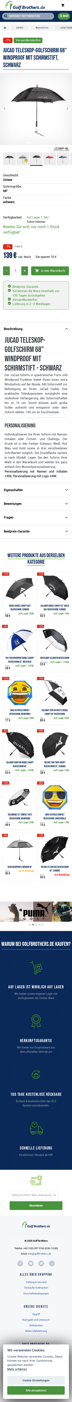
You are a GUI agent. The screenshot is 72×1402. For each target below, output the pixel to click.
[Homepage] (25, 5)
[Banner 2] (33, 925)
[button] (8, 109)
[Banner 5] (42, 925)
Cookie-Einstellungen (36, 1380)
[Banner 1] (30, 925)
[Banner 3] (36, 925)
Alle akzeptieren (36, 1390)
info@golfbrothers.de (39, 1253)
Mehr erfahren (17, 1369)
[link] (36, 1089)
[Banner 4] (39, 925)
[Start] (6, 27)
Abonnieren (36, 1205)
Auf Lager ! (38, 217)
